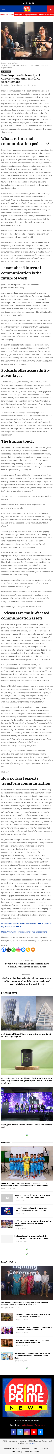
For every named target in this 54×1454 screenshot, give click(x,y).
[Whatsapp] (13, 949)
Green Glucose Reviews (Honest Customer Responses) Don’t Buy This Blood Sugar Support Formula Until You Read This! (27, 1081)
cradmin (6, 85)
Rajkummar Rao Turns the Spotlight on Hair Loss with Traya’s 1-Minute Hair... (32, 1315)
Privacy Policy (17, 1452)
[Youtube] (34, 1432)
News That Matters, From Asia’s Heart (17, 1448)
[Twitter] (20, 1432)
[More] (33, 949)
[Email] (40, 1432)
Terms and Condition (32, 1452)
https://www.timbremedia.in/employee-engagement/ (24, 932)
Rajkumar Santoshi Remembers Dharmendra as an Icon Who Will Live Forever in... (33, 1328)
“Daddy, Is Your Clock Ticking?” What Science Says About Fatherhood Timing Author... (32, 1196)
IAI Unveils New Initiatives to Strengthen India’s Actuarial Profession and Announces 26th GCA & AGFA (24, 1303)
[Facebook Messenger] (23, 949)
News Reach (32, 1443)
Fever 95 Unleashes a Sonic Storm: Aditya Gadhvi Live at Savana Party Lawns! (27, 965)
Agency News (6, 71)
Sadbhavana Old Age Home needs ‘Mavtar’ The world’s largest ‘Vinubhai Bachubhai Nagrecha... (33, 1223)
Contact (35, 1448)
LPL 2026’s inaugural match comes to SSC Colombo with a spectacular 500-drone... (30, 1209)
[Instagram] (18, 949)
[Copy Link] (28, 949)
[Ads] (27, 1135)
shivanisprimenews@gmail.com (32, 1425)
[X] (8, 949)
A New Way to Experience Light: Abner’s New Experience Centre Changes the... (31, 1341)
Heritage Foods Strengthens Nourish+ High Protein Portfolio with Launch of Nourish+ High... (32, 1355)
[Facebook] (4, 949)
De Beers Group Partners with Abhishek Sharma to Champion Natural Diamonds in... (32, 1237)
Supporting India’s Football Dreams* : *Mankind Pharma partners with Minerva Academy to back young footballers (24, 1184)
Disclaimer (44, 1448)
